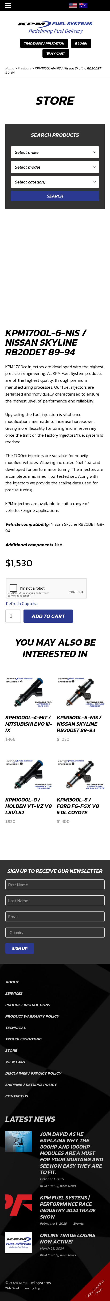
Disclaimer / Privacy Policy (33, 1073)
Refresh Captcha (22, 603)
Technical (15, 1027)
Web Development (17, 1288)
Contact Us (16, 1096)
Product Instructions (27, 1005)
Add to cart (48, 616)
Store (11, 1050)
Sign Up (20, 948)
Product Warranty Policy (32, 1016)
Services (13, 993)
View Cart (15, 1062)
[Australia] (83, 5)
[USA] (73, 5)
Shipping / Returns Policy (31, 1084)
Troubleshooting (23, 1039)
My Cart (57, 53)
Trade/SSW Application (44, 43)
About (12, 982)
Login (82, 43)
